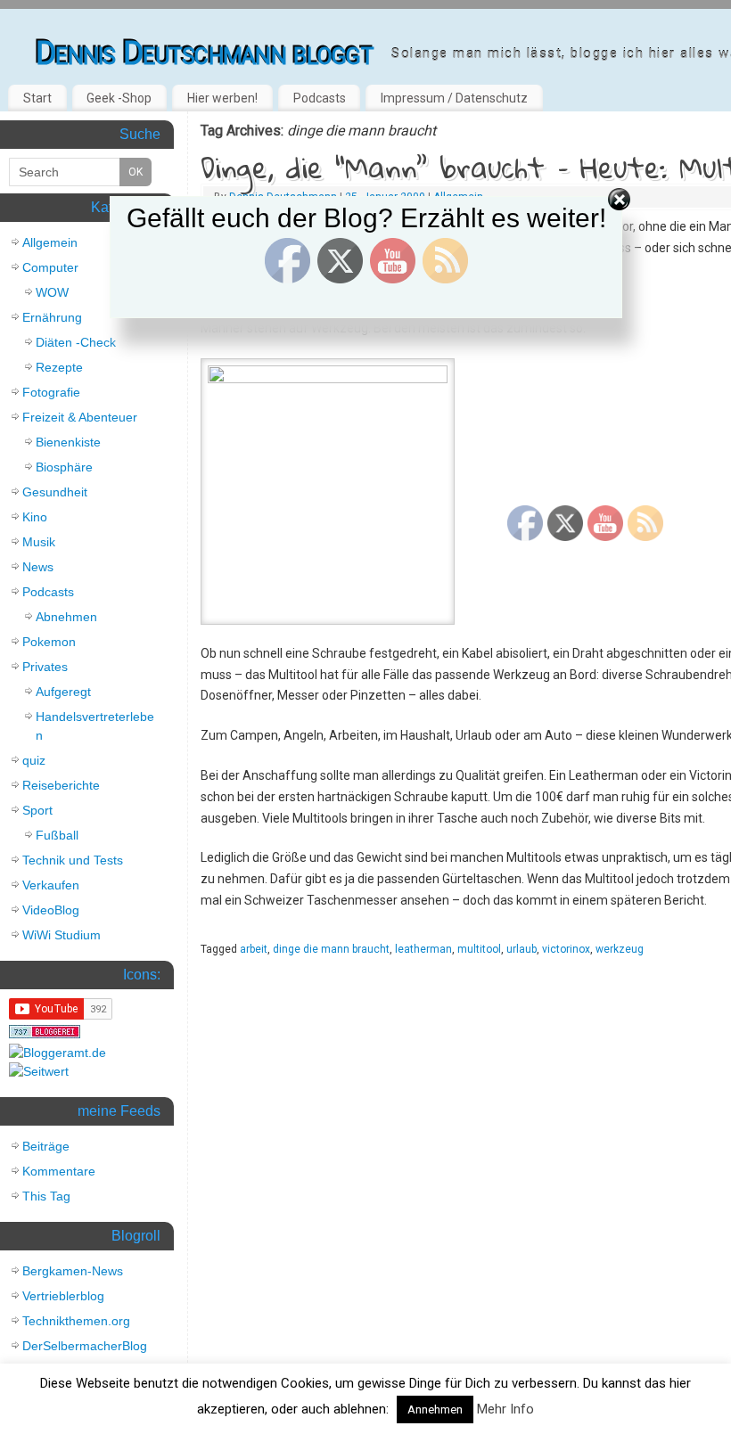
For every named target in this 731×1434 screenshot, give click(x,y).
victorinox (566, 949)
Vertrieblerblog (63, 1296)
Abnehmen (66, 617)
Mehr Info (505, 1409)
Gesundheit (54, 492)
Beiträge (46, 1146)
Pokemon (49, 642)
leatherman (423, 949)
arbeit (253, 949)
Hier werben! (222, 98)
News (37, 567)
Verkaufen (50, 885)
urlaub (521, 949)
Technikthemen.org (76, 1321)
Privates (45, 667)
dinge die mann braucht (331, 949)
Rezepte (59, 367)
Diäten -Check (76, 342)
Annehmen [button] (435, 1409)
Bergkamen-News (72, 1271)
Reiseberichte (61, 785)
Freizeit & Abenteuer (79, 417)
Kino (34, 517)
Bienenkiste (68, 442)
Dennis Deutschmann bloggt (205, 53)
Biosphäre (64, 467)
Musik (38, 542)
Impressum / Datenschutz (454, 98)
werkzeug (619, 949)
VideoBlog (50, 910)
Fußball (57, 835)
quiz (33, 760)
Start (37, 98)
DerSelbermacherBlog (84, 1346)
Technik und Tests (72, 860)
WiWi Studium (61, 935)
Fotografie (51, 392)
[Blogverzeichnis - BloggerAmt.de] (57, 1052)
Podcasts (319, 98)
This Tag (46, 1196)
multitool (479, 949)
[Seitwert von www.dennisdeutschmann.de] (39, 1071)
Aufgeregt (63, 691)
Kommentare (58, 1171)
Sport (37, 810)
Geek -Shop (119, 98)
